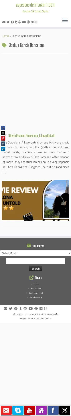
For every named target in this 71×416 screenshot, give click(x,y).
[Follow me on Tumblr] (16, 22)
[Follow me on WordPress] (20, 22)
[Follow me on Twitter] (9, 22)
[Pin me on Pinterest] (29, 22)
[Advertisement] (35, 94)
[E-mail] (4, 22)
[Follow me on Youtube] (24, 22)
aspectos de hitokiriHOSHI (35, 4)
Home (5, 36)
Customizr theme (43, 318)
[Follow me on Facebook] (13, 22)
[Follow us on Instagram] (36, 22)
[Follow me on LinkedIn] (33, 22)
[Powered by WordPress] (56, 313)
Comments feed (36, 293)
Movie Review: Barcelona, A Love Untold (31, 135)
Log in (36, 284)
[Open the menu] (65, 20)
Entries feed (36, 288)
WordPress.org (36, 297)
